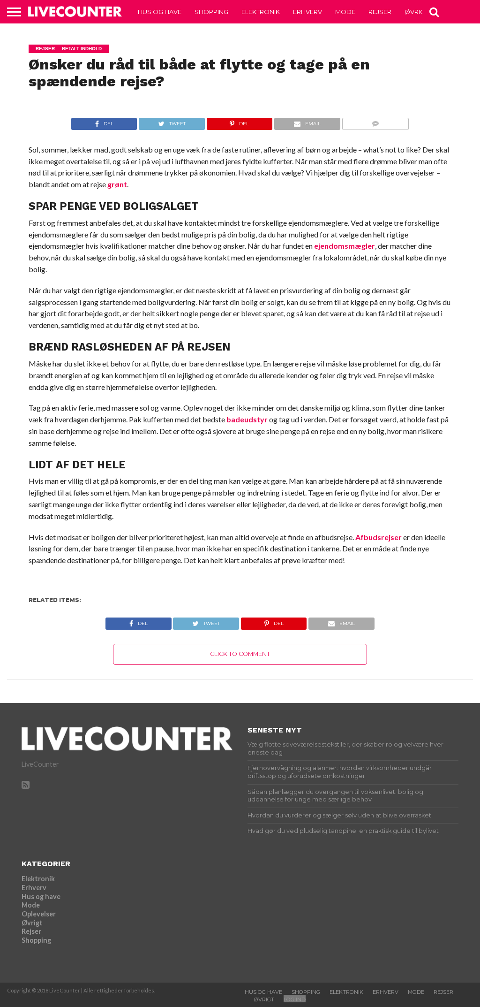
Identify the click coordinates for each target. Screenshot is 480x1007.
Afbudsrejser (378, 537)
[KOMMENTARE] (375, 121)
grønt (117, 184)
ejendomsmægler (344, 245)
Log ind (295, 999)
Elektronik (260, 11)
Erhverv (307, 11)
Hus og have (159, 11)
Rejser (379, 11)
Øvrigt (416, 11)
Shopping (211, 11)
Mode (345, 11)
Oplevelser (39, 914)
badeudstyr (247, 419)
